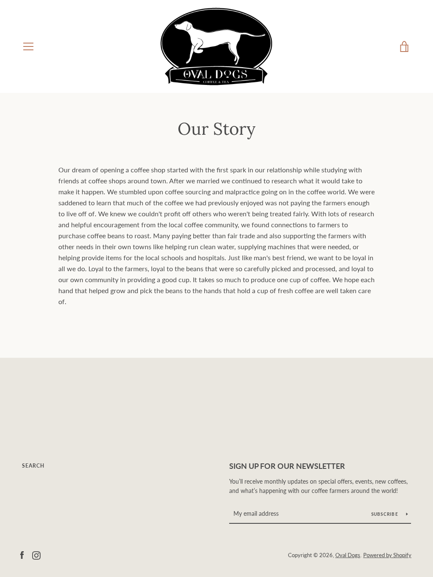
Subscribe (385, 514)
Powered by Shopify (387, 555)
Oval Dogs (347, 555)
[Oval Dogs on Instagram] (36, 554)
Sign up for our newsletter (287, 466)
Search (33, 466)
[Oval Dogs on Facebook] (22, 554)
